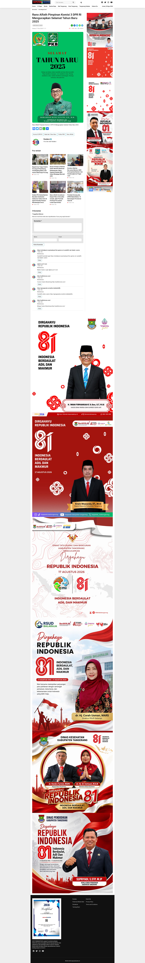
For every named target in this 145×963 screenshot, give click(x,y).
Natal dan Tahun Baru (50, 134)
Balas (39, 260)
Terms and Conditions (92, 904)
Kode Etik (88, 899)
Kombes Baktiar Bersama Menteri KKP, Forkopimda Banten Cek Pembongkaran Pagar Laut (75, 172)
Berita (45, 6)
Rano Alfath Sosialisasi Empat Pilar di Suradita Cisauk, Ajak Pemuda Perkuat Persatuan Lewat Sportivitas (57, 198)
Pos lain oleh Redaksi (50, 141)
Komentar (38, 221)
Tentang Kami (76, 907)
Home (34, 6)
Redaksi (74, 899)
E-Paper (40, 6)
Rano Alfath (70, 134)
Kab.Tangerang (62, 6)
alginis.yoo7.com (42, 264)
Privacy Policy (89, 901)
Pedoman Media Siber (78, 901)
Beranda (34, 9)
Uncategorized (42, 9)
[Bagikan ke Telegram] (82, 25)
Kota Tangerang (72, 6)
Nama (35, 237)
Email (60, 237)
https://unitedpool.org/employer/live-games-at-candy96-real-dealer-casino (58, 250)
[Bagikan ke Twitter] (77, 25)
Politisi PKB (61, 134)
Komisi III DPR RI (37, 134)
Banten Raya (52, 6)
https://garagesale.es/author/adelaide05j (48, 288)
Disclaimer (75, 904)
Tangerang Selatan (84, 6)
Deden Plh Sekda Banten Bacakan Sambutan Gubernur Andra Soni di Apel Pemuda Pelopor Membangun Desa (40, 198)
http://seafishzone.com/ (44, 276)
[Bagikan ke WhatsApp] (79, 25)
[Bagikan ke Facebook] (74, 25)
